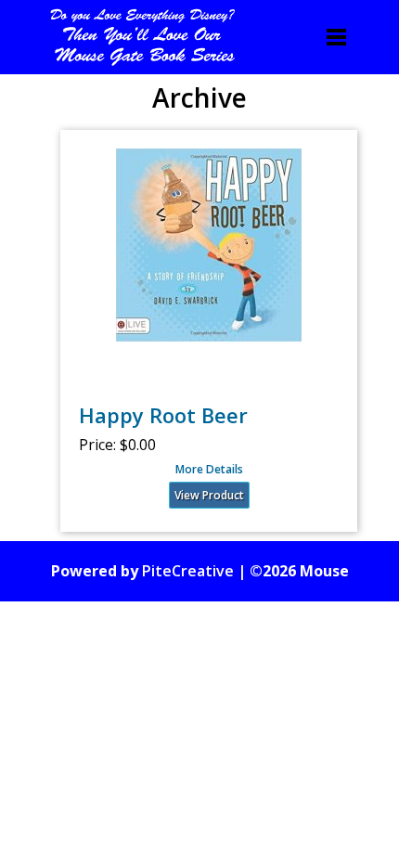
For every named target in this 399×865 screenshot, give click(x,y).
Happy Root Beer (163, 415)
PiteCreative (188, 571)
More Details (209, 469)
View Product (209, 495)
